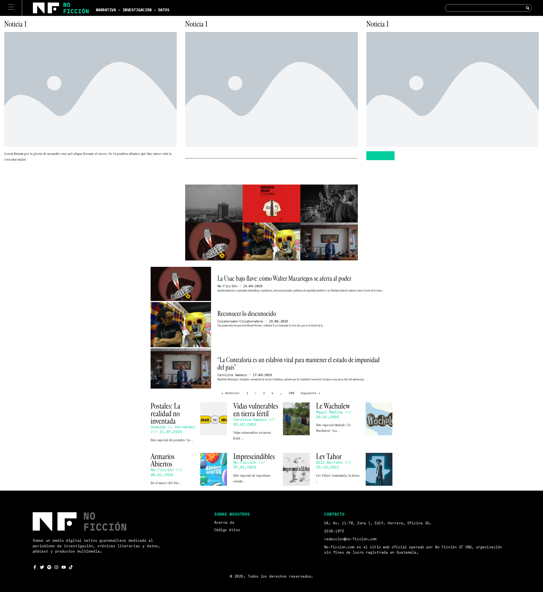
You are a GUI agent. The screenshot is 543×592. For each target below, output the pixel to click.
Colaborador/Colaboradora (240, 321)
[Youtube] (64, 567)
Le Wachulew (333, 406)
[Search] (528, 7)
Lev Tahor (329, 456)
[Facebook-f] (35, 567)
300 (291, 393)
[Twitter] (42, 567)
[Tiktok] (71, 567)
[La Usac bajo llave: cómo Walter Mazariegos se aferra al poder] (181, 284)
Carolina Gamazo (232, 375)
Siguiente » (310, 393)
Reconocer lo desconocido (246, 313)
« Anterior (230, 393)
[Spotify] (49, 567)
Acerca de (224, 523)
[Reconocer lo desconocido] (181, 324)
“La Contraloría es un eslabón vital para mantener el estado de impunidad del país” (298, 364)
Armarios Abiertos (163, 460)
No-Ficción (227, 286)
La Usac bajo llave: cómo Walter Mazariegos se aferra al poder (284, 278)
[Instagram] (56, 567)
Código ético (227, 530)
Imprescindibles (254, 456)
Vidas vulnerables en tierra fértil (255, 409)
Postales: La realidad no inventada (165, 413)
